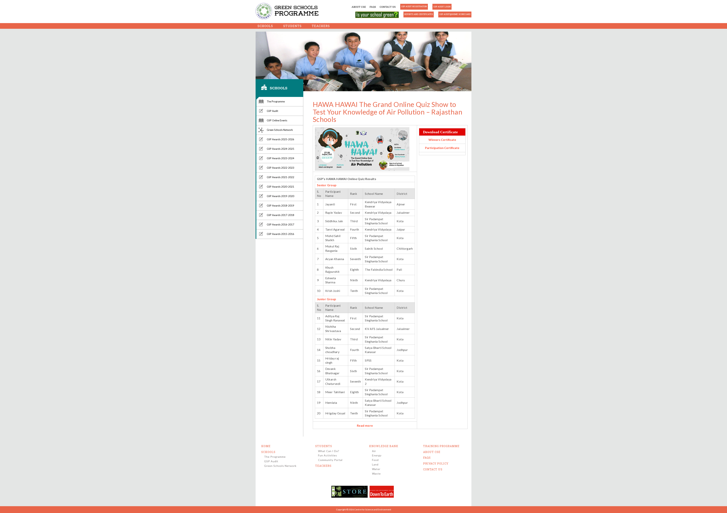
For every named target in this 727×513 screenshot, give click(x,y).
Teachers (321, 26)
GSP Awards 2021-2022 (280, 177)
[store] (349, 492)
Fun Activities (327, 455)
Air (374, 451)
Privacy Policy (436, 463)
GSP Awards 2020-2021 (280, 186)
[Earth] (382, 492)
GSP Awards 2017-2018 (280, 215)
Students (292, 26)
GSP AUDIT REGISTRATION (414, 6)
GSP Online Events (277, 120)
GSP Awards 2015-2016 (280, 233)
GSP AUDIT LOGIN (442, 6)
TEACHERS (323, 466)
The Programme (276, 101)
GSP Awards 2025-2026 (280, 139)
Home (266, 446)
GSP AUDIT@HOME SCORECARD (454, 14)
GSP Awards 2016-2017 (280, 224)
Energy (376, 455)
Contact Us (388, 7)
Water (376, 469)
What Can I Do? (328, 451)
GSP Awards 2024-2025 (280, 148)
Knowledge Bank (383, 446)
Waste (376, 473)
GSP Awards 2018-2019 (280, 205)
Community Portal (330, 460)
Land (375, 464)
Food (375, 460)
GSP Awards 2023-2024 (280, 158)
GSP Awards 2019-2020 (280, 196)
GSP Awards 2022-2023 (280, 167)
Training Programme (441, 446)
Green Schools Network (280, 129)
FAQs (373, 7)
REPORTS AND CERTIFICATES (418, 14)
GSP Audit (272, 110)
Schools (265, 26)
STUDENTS (323, 446)
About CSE (359, 7)
